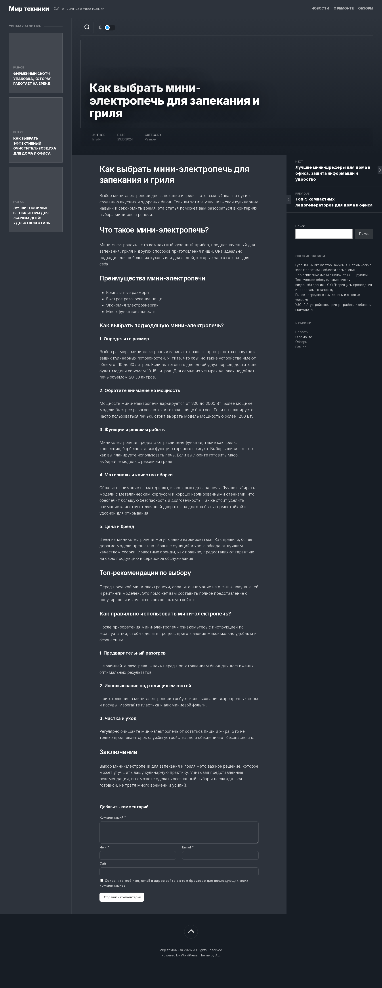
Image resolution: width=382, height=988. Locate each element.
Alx (217, 955)
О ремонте (344, 8)
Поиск (300, 226)
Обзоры (365, 8)
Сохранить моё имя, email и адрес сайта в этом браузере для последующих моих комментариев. (173, 883)
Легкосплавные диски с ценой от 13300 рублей (331, 275)
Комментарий (112, 817)
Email (188, 847)
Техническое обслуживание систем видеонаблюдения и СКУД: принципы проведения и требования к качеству (333, 284)
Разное (18, 67)
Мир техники (29, 9)
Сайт (103, 863)
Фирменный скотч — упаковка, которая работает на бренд (33, 79)
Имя (104, 847)
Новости (320, 8)
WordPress (189, 955)
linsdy (96, 139)
